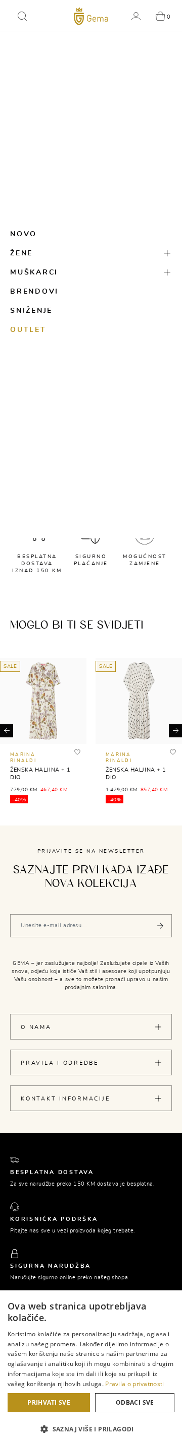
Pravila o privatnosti (134, 1384)
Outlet (28, 329)
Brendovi (34, 291)
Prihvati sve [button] (48, 1402)
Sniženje (31, 310)
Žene (21, 253)
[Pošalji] (160, 925)
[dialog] (91, 1368)
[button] (22, 16)
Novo (23, 234)
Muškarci (34, 272)
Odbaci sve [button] (135, 1402)
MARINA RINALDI (23, 757)
